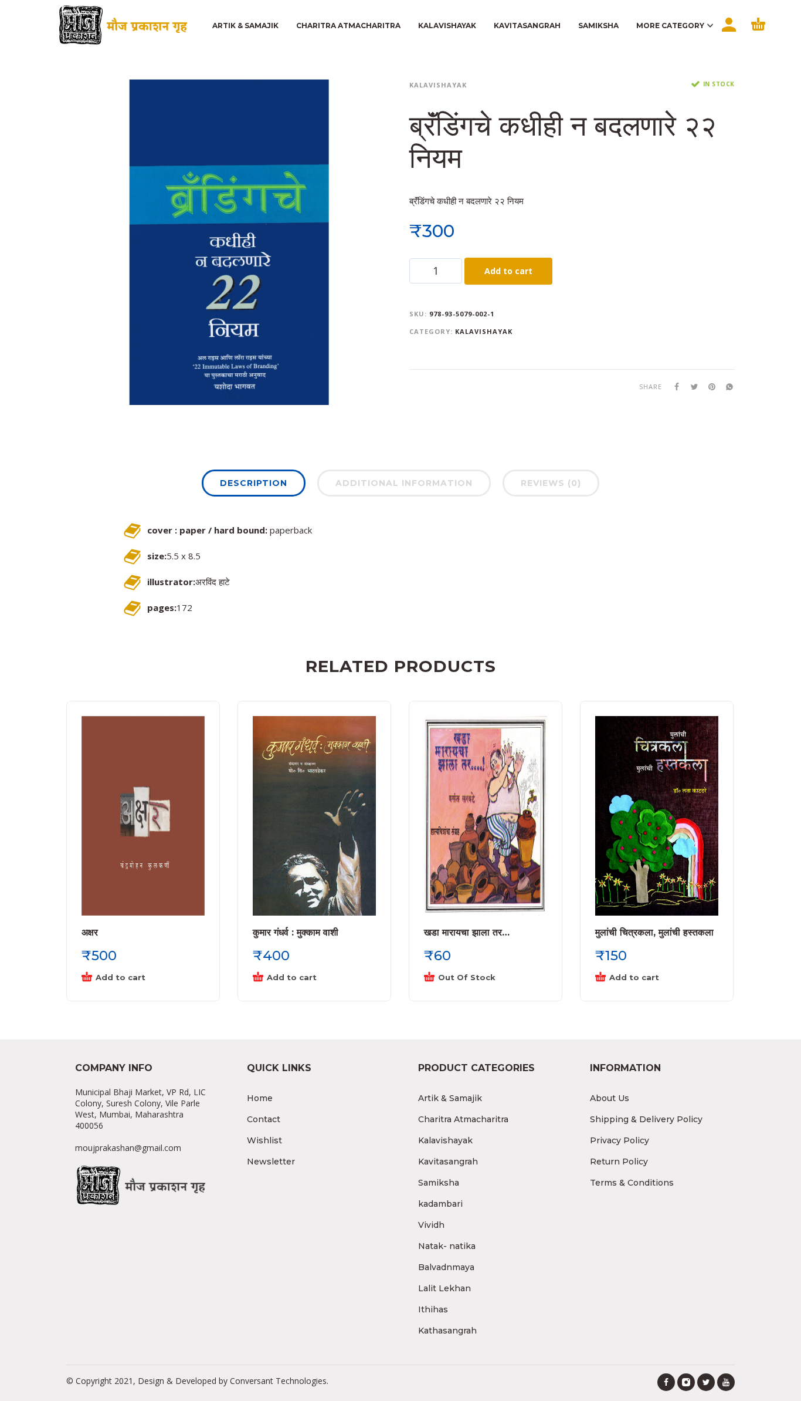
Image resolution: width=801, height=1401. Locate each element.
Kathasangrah (447, 1330)
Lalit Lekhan (444, 1288)
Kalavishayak (438, 84)
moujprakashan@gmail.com (128, 1147)
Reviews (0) (551, 483)
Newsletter (271, 1161)
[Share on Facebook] (673, 386)
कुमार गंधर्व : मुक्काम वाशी (295, 932)
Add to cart (508, 270)
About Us (609, 1098)
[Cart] (758, 34)
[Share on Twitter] (691, 386)
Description (253, 483)
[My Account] (728, 34)
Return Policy (619, 1161)
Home (260, 1098)
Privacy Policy (619, 1140)
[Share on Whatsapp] (726, 386)
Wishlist (264, 1140)
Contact (263, 1119)
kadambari (440, 1204)
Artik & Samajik (450, 1098)
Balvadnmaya (446, 1267)
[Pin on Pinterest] (708, 386)
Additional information (404, 483)
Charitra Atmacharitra (463, 1119)
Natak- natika (447, 1246)
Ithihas (433, 1309)
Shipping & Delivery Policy (646, 1119)
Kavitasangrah (448, 1161)
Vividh (431, 1225)
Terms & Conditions (632, 1182)
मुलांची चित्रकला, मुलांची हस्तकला (654, 932)
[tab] (253, 485)
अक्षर (90, 932)
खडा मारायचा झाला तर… (467, 932)
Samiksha (438, 1182)
